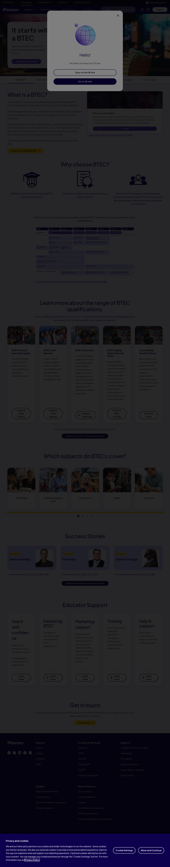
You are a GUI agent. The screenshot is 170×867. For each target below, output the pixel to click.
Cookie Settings (124, 850)
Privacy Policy (32, 860)
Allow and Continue (151, 850)
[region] (85, 850)
